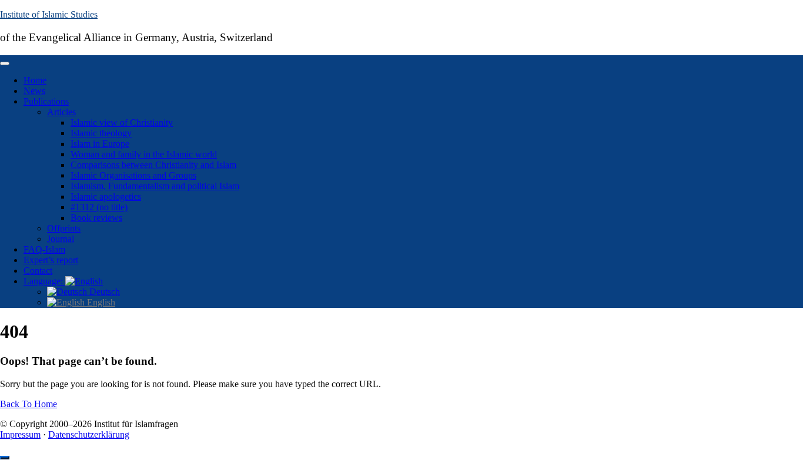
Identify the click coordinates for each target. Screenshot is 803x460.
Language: (44, 281)
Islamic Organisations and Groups (133, 175)
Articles (61, 112)
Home (35, 80)
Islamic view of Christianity (122, 122)
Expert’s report (51, 260)
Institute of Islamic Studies (49, 14)
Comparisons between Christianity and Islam (153, 165)
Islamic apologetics (106, 197)
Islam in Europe (100, 144)
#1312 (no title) (99, 207)
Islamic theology (101, 133)
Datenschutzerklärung (88, 434)
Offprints (64, 228)
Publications (46, 101)
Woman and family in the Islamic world (144, 154)
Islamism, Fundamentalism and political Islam (155, 186)
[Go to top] (4, 457)
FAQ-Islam (44, 249)
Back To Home (28, 404)
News (34, 91)
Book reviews (96, 218)
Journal (60, 239)
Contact (38, 271)
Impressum (20, 434)
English (100, 302)
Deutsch (103, 292)
